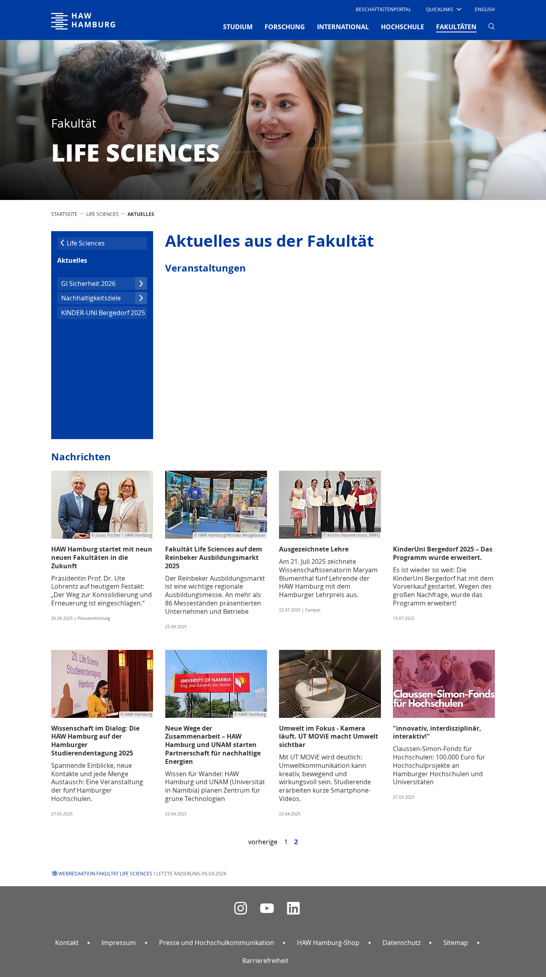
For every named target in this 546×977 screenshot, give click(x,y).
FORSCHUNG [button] (285, 26)
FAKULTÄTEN (456, 26)
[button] (443, 9)
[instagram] (240, 908)
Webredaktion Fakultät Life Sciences (105, 873)
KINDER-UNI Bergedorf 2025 (103, 312)
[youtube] (267, 908)
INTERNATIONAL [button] (343, 26)
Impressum (119, 942)
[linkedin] (293, 908)
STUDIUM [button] (238, 26)
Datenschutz (401, 942)
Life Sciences (102, 214)
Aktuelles (72, 260)
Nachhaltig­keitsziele (91, 298)
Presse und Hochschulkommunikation (216, 942)
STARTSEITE (64, 214)
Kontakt (67, 942)
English (485, 9)
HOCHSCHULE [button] (402, 26)
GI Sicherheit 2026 (88, 283)
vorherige (262, 841)
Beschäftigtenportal (383, 9)
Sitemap (455, 942)
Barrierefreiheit (265, 960)
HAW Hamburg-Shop (328, 942)
